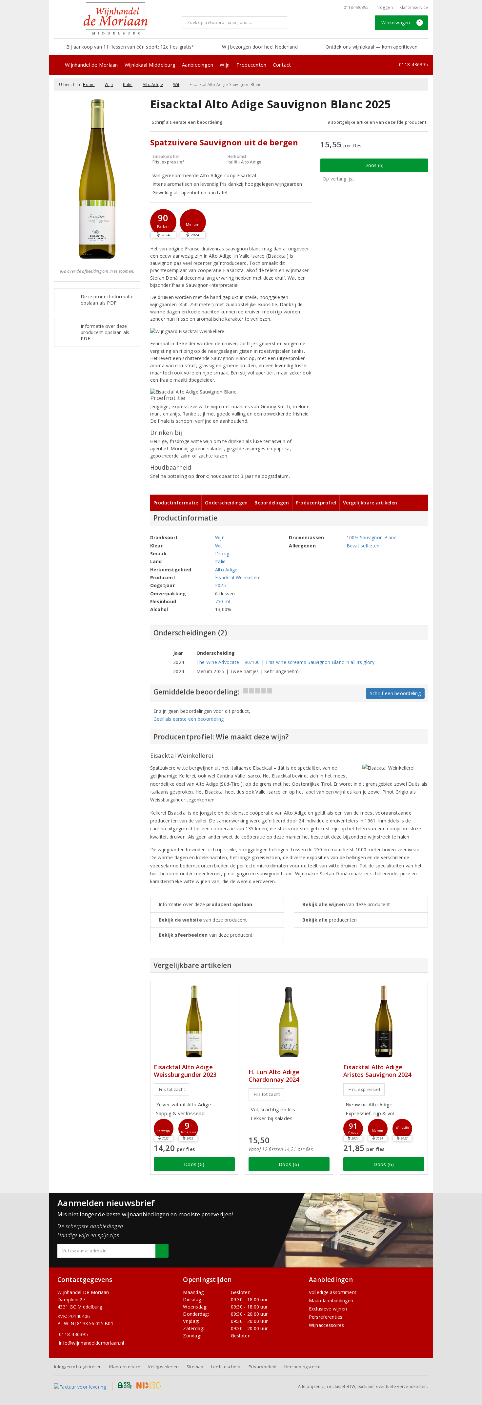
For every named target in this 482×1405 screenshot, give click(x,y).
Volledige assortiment (333, 1292)
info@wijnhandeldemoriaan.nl (91, 1343)
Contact (282, 64)
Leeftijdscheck (226, 1367)
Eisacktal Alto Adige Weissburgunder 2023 (185, 1070)
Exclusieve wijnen (328, 1309)
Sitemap (195, 1367)
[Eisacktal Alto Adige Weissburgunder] (194, 1021)
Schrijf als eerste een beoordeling (187, 122)
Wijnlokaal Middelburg (150, 64)
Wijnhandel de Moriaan (91, 64)
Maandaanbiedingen (331, 1300)
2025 (220, 585)
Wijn (225, 64)
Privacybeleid (262, 1367)
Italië (127, 84)
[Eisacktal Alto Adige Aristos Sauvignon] (384, 1021)
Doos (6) (374, 165)
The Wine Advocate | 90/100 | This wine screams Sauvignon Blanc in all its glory (285, 662)
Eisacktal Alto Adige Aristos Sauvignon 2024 (377, 1070)
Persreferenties (326, 1317)
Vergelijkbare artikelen (370, 503)
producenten (329, 920)
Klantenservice (413, 7)
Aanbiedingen (197, 64)
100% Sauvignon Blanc (371, 537)
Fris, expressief (364, 1089)
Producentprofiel (316, 503)
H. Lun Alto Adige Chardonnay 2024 (274, 1075)
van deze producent (203, 920)
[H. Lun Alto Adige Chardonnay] (289, 1021)
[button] (163, 222)
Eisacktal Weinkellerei (238, 577)
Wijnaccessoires (326, 1325)
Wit (176, 84)
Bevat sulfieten (363, 546)
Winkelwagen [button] (401, 22)
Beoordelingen (271, 503)
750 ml (222, 601)
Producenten (251, 64)
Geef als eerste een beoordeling (188, 719)
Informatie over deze (205, 904)
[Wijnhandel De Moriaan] (116, 18)
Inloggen (384, 7)
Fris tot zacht (172, 1089)
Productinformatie (175, 503)
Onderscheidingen (226, 503)
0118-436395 (356, 7)
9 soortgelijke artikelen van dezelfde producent (377, 122)
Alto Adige (153, 84)
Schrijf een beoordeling (395, 693)
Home (88, 84)
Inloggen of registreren (78, 1367)
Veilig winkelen (163, 1367)
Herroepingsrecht (302, 1367)
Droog (222, 553)
